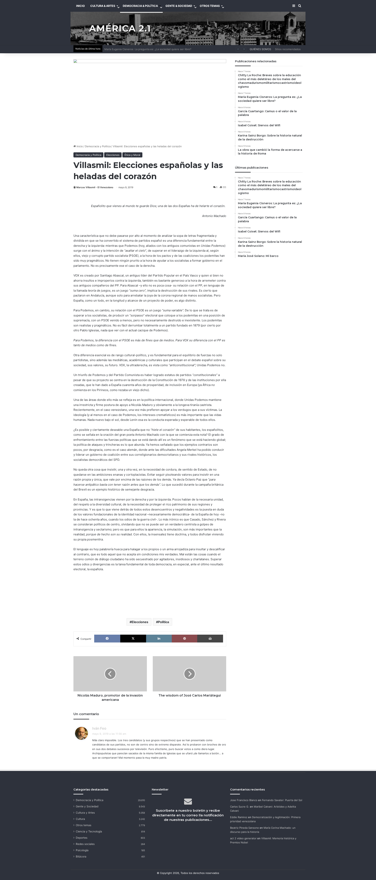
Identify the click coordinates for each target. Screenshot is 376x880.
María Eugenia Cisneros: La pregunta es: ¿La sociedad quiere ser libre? (147, 49)
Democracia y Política (98, 146)
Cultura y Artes (85, 812)
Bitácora (81, 856)
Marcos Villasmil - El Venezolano (94, 187)
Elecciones (112, 154)
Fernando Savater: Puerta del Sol (282, 800)
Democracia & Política (140, 5)
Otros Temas (210, 5)
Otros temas (83, 825)
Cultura (80, 818)
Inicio (79, 146)
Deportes (81, 837)
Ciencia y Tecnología (89, 831)
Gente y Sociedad (87, 806)
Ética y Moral (132, 154)
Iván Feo (99, 728)
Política (163, 622)
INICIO (80, 5)
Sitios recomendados (288, 49)
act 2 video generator (243, 838)
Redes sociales (85, 844)
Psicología (82, 850)
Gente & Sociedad (178, 5)
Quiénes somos (260, 49)
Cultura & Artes (102, 5)
